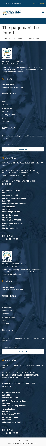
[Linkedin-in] (7, 239)
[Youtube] (10, 239)
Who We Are (7, 105)
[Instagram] (14, 239)
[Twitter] (17, 239)
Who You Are (7, 108)
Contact (5, 121)
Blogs (4, 118)
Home (4, 101)
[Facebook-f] (3, 239)
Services (5, 111)
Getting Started (8, 115)
